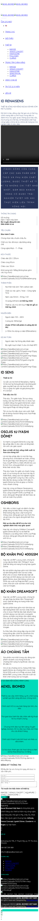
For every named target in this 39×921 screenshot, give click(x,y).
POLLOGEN (14, 56)
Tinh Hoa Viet (32, 900)
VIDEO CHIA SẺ (11, 80)
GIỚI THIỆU (9, 38)
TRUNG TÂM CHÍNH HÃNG (15, 62)
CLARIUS (13, 58)
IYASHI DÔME (15, 54)
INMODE (13, 49)
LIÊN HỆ (8, 93)
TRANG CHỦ (10, 32)
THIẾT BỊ (8, 45)
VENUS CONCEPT (16, 51)
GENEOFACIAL (15, 73)
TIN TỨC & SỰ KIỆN (12, 86)
